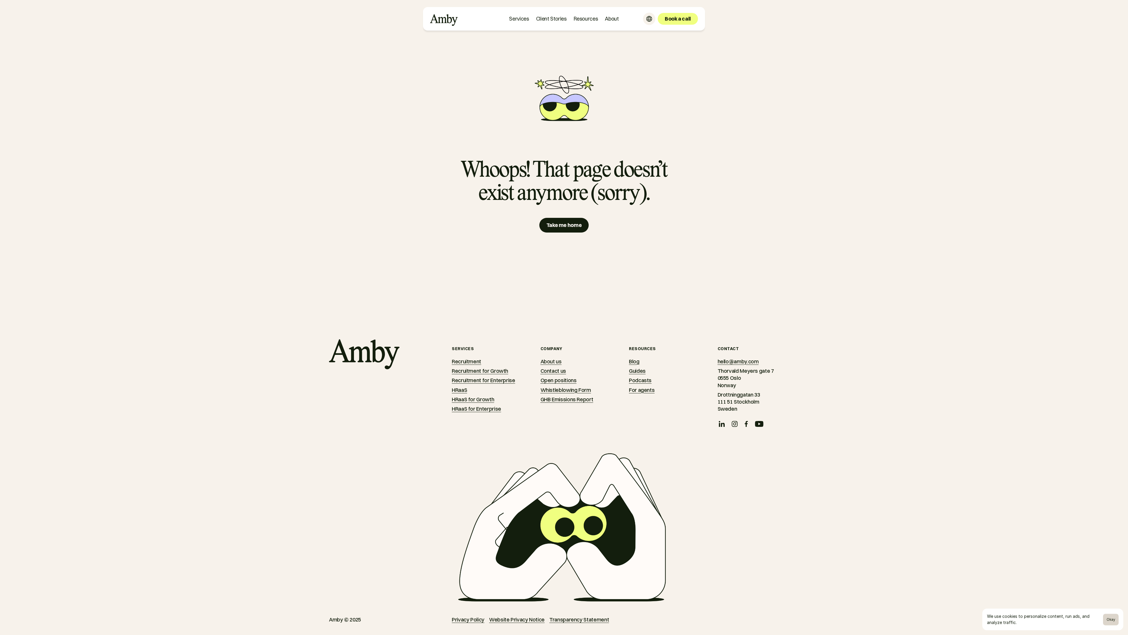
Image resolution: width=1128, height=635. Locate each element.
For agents (641, 390)
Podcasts (640, 380)
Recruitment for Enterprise (483, 380)
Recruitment (466, 361)
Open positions (558, 380)
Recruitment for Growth (480, 370)
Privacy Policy (468, 619)
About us (551, 361)
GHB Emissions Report (566, 399)
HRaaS (459, 390)
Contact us (553, 370)
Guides (637, 370)
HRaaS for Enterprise (476, 408)
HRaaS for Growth (473, 399)
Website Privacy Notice (517, 619)
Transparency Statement (579, 619)
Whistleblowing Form (565, 390)
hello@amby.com (738, 361)
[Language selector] (649, 19)
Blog (634, 361)
